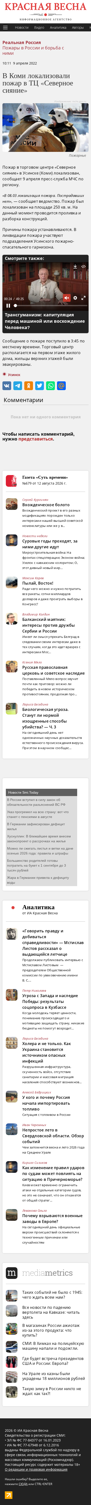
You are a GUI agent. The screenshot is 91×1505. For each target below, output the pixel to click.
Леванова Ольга (34, 1210)
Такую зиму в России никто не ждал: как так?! (51, 1391)
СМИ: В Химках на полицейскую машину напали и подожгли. (53, 1346)
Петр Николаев (34, 990)
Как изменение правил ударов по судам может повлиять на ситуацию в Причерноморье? (53, 1173)
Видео (39, 27)
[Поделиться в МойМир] (61, 385)
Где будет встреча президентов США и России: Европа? (53, 1361)
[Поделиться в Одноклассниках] (28, 385)
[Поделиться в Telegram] (17, 385)
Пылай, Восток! (37, 583)
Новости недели (35, 536)
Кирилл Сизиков (34, 1162)
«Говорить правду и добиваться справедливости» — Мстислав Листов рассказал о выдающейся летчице (53, 942)
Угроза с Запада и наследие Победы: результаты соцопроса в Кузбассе (50, 1001)
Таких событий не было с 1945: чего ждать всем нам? (52, 1295)
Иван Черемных (34, 1125)
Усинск (14, 375)
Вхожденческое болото (46, 504)
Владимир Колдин (36, 614)
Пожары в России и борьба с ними (33, 50)
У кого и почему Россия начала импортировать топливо (46, 1103)
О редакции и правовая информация (36, 1469)
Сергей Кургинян (35, 499)
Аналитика (58, 27)
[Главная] (45, 11)
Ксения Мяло (32, 662)
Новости (21, 27)
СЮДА (23, 1484)
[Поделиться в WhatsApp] (50, 385)
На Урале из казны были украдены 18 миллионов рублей (53, 1376)
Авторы (78, 27)
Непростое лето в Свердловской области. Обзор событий (53, 1135)
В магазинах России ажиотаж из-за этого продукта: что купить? (51, 1330)
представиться (35, 439)
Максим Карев (33, 578)
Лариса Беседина (35, 704)
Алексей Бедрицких (36, 1092)
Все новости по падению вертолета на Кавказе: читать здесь (51, 1312)
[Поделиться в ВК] (6, 385)
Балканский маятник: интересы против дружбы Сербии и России (48, 625)
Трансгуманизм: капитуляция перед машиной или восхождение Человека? (45, 321)
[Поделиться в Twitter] (39, 385)
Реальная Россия (21, 42)
